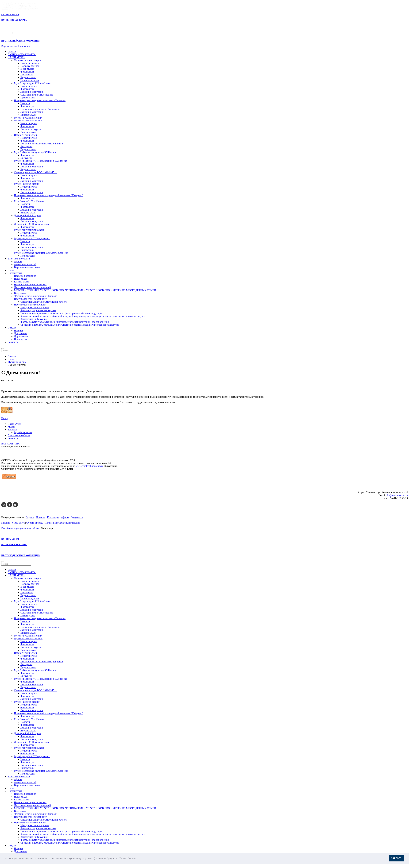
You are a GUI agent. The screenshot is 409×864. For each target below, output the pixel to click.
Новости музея (28, 86)
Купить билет (21, 281)
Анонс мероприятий (25, 264)
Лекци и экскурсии (31, 129)
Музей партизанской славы (29, 229)
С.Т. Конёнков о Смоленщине (36, 94)
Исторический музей (25, 135)
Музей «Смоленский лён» (28, 120)
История (18, 330)
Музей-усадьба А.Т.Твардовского (32, 238)
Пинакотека (26, 74)
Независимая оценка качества (30, 284)
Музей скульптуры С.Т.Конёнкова (32, 83)
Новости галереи (29, 63)
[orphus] (9, 478)
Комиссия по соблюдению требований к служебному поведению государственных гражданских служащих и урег (82, 316)
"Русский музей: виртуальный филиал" (35, 296)
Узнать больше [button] (128, 858)
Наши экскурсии (29, 80)
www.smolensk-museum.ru (89, 466)
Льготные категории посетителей (32, 287)
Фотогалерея (27, 71)
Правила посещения (25, 275)
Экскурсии (26, 146)
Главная (12, 51)
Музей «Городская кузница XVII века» (35, 152)
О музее (12, 327)
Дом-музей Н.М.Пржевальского (31, 224)
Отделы (30, 517)
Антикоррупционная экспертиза (38, 310)
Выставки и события (19, 258)
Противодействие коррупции (30, 304)
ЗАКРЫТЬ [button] (396, 858)
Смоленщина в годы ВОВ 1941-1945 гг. (35, 172)
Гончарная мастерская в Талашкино (39, 109)
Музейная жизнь (23, 432)
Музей (11, 426)
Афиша (18, 261)
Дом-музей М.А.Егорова (27, 215)
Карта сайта (18, 522)
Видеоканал (20, 293)
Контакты (13, 342)
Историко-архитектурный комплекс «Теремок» (40, 100)
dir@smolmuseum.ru (397, 495)
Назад (4, 418)
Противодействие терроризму (30, 298)
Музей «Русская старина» (28, 117)
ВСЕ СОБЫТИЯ (10, 443)
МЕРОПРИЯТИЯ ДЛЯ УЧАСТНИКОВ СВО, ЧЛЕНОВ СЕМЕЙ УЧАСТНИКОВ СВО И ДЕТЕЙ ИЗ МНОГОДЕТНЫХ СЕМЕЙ (85, 290)
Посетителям (15, 273)
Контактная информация (33, 319)
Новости (25, 103)
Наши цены (20, 339)
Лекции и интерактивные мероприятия (41, 143)
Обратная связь (34, 522)
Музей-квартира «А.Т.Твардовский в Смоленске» (41, 160)
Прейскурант (27, 97)
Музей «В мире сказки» (27, 183)
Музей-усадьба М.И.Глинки (29, 201)
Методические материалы (34, 307)
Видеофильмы (28, 77)
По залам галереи (29, 66)
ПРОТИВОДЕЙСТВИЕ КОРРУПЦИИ (20, 41)
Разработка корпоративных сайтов (20, 528)
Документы (20, 333)
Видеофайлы (27, 250)
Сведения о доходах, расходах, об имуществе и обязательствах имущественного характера (69, 324)
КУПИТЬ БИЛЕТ (10, 14)
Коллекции (53, 517)
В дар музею (27, 68)
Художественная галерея (27, 60)
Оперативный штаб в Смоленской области (43, 301)
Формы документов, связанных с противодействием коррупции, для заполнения (64, 321)
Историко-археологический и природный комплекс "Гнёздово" (48, 195)
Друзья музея (21, 336)
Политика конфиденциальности (62, 522)
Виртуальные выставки (27, 267)
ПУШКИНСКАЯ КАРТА (22, 54)
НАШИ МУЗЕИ (16, 57)
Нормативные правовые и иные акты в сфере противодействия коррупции (61, 313)
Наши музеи (20, 278)
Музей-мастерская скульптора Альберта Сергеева (41, 252)
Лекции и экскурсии (31, 91)
